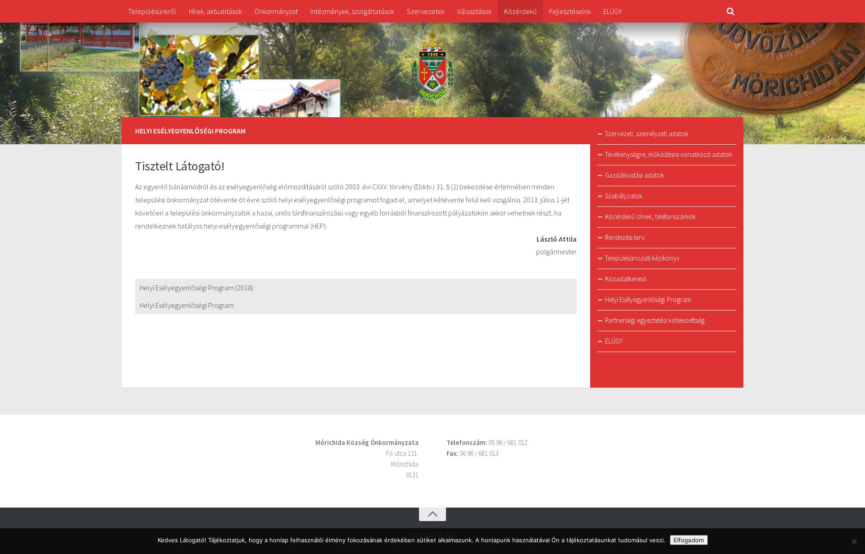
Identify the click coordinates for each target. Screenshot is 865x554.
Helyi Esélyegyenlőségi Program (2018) (196, 287)
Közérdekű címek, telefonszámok (650, 216)
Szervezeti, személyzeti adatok (646, 133)
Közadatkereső (625, 279)
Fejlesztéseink (570, 11)
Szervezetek (426, 11)
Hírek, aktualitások (215, 11)
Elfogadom (689, 540)
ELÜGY (612, 11)
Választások (474, 11)
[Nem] (853, 541)
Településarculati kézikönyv (642, 258)
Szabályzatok (623, 196)
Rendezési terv (625, 237)
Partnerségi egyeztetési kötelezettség (655, 320)
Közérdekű (520, 11)
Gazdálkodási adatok (634, 175)
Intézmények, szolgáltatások (352, 11)
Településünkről (152, 11)
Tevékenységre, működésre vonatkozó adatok (668, 154)
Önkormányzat (276, 11)
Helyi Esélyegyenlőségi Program (187, 305)
